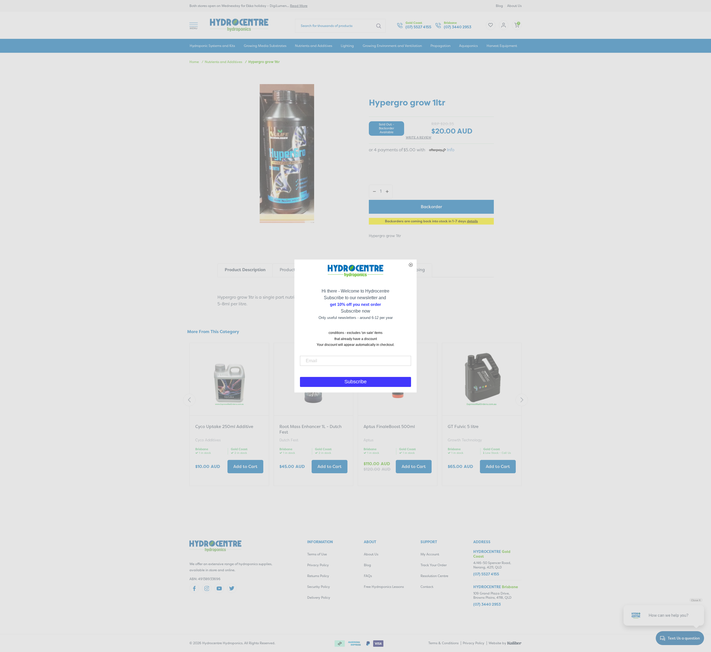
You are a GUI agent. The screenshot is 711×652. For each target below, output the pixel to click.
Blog (499, 5)
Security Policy (318, 586)
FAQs (368, 575)
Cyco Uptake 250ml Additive (224, 426)
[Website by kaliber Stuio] (514, 642)
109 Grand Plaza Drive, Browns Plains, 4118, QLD (492, 595)
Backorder (431, 207)
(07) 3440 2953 (457, 27)
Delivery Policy (318, 597)
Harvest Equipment (502, 45)
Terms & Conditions (443, 643)
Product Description (245, 270)
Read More (298, 5)
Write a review (418, 137)
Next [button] (521, 400)
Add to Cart (245, 466)
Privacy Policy (318, 565)
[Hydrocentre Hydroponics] (239, 24)
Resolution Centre (434, 575)
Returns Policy (318, 575)
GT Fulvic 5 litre (463, 426)
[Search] (378, 25)
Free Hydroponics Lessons (384, 586)
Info (450, 150)
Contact (426, 586)
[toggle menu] (193, 25)
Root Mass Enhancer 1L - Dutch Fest (310, 429)
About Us (514, 5)
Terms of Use (317, 554)
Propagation (440, 45)
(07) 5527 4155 (418, 27)
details (472, 221)
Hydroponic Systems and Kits (212, 45)
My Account (429, 554)
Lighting (347, 45)
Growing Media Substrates (265, 45)
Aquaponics (468, 45)
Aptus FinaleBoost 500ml (389, 426)
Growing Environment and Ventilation (392, 45)
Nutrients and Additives (313, 45)
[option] (229, 415)
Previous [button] (189, 400)
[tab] (244, 270)
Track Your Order (433, 565)
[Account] (490, 25)
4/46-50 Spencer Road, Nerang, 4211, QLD (492, 565)
